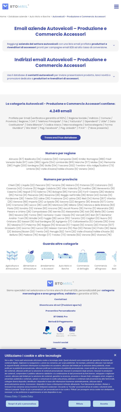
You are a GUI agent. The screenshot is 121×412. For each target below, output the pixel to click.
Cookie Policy (27, 396)
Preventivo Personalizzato (61, 310)
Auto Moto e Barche (40, 16)
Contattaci (60, 299)
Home (3, 16)
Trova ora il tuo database (60, 137)
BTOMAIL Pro (61, 316)
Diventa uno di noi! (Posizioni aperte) (61, 305)
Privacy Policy (11, 396)
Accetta (104, 404)
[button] (115, 355)
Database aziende (18, 16)
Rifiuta (79, 404)
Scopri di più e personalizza (22, 404)
